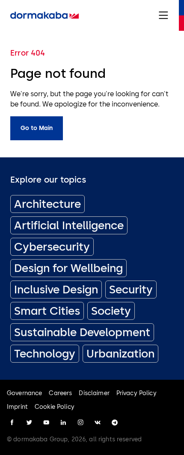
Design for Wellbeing (68, 268)
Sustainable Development (82, 332)
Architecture (47, 204)
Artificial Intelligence (69, 225)
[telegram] (115, 422)
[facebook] (12, 422)
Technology (44, 353)
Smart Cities (47, 311)
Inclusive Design (56, 289)
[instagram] (80, 422)
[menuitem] (44, 15)
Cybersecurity (52, 247)
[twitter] (29, 422)
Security (131, 289)
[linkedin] (63, 422)
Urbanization (120, 353)
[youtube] (46, 422)
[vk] (98, 422)
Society (111, 311)
